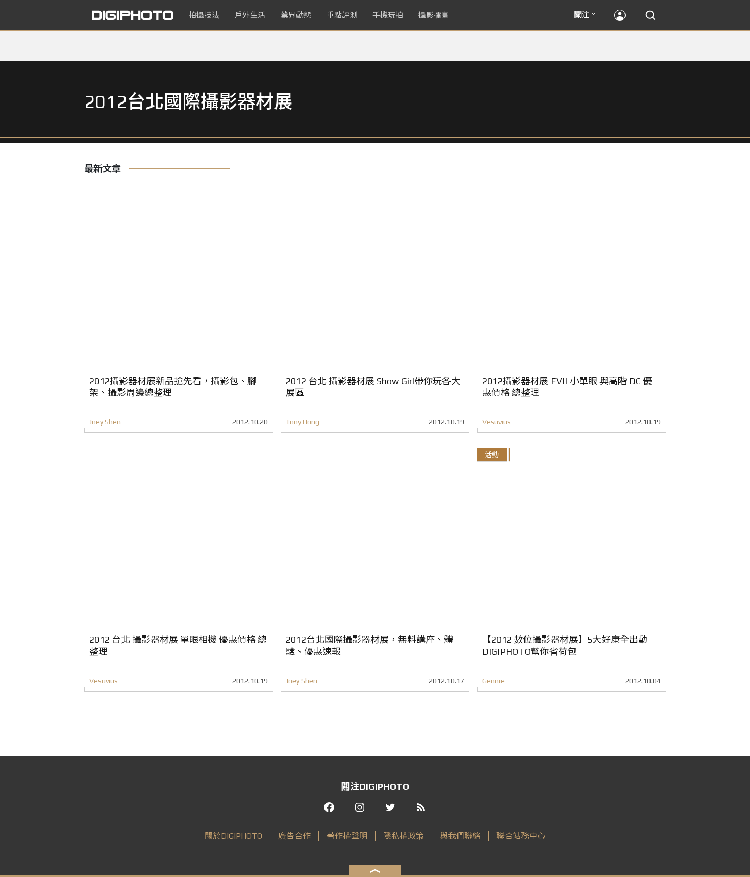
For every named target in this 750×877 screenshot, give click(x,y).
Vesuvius (496, 422)
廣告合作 (294, 836)
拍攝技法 (204, 15)
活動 (492, 455)
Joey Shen (105, 422)
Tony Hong (302, 422)
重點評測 (342, 15)
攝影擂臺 (433, 15)
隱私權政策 (403, 836)
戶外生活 (250, 15)
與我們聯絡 (460, 836)
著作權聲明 (347, 836)
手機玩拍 (387, 15)
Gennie (493, 681)
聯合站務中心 (520, 836)
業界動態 (296, 15)
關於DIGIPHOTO (233, 836)
